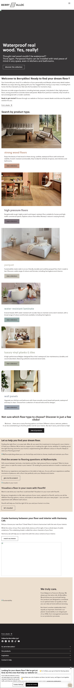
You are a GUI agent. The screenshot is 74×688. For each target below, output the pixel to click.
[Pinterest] (9, 641)
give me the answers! (11, 478)
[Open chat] (70, 685)
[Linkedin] (12, 641)
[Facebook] (2, 641)
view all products (36, 430)
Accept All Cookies (32, 684)
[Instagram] (6, 641)
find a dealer (5, 105)
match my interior (10, 538)
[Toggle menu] (70, 646)
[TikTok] (15, 641)
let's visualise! (8, 508)
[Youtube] (19, 641)
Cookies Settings (18, 684)
